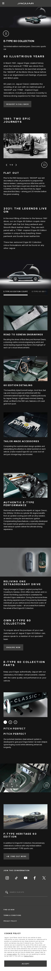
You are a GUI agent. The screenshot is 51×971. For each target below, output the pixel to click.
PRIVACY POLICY (10, 921)
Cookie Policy (28, 956)
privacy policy (12, 954)
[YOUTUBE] (25, 878)
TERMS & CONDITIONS (12, 915)
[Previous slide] (6, 165)
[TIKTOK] (16, 878)
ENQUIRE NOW (13, 647)
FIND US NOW (9, 910)
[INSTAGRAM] (7, 878)
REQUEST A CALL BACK (17, 104)
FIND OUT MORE (18, 856)
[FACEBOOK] (34, 878)
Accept (25, 964)
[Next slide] (16, 165)
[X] (43, 878)
